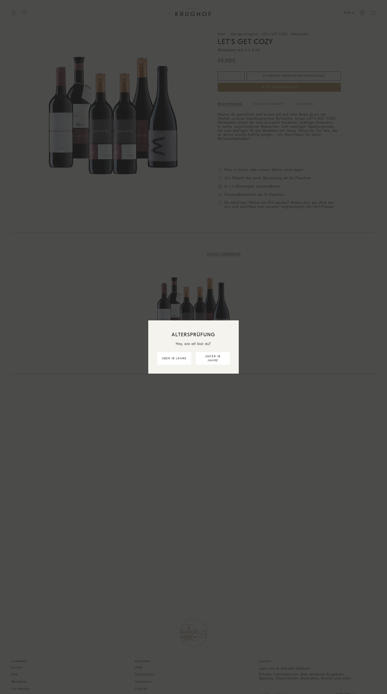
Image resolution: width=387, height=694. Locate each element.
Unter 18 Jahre (212, 358)
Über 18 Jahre (174, 358)
